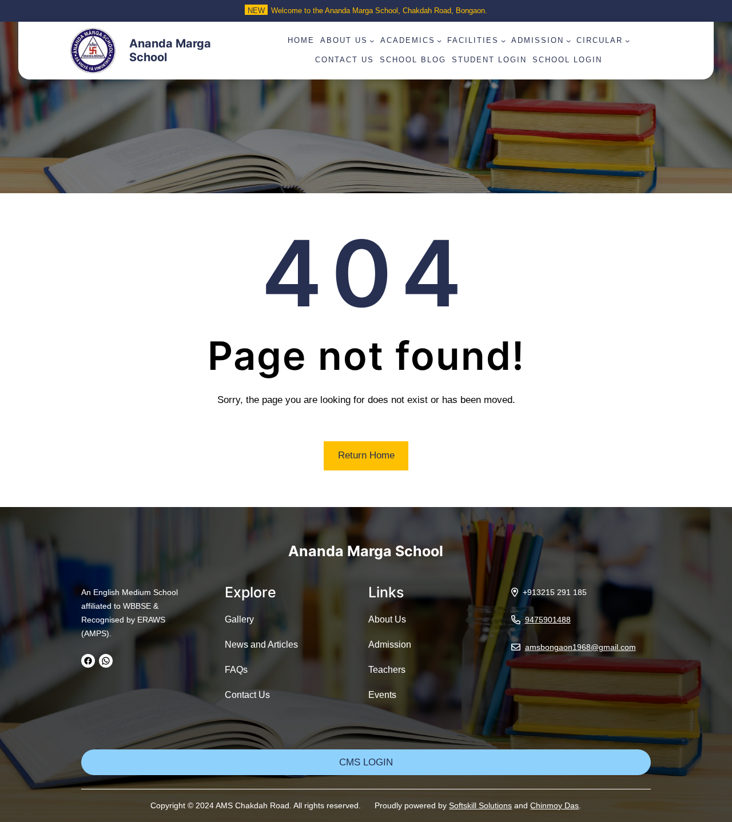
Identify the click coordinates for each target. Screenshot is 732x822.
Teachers (386, 670)
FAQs (236, 670)
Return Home (366, 455)
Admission (389, 644)
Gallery (239, 619)
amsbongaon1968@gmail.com (580, 647)
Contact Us (247, 695)
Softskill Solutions (480, 805)
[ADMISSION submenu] (568, 40)
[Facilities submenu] (503, 40)
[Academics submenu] (439, 40)
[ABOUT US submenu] (371, 40)
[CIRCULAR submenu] (627, 40)
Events (382, 695)
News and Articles (261, 644)
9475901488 (548, 619)
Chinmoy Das (554, 805)
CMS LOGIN (366, 762)
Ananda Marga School (365, 551)
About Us (387, 619)
